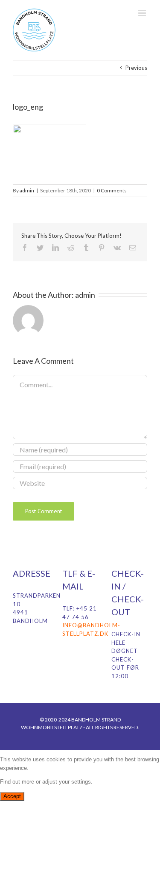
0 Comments (112, 190)
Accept (12, 796)
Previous (136, 67)
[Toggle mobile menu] (142, 13)
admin (27, 190)
